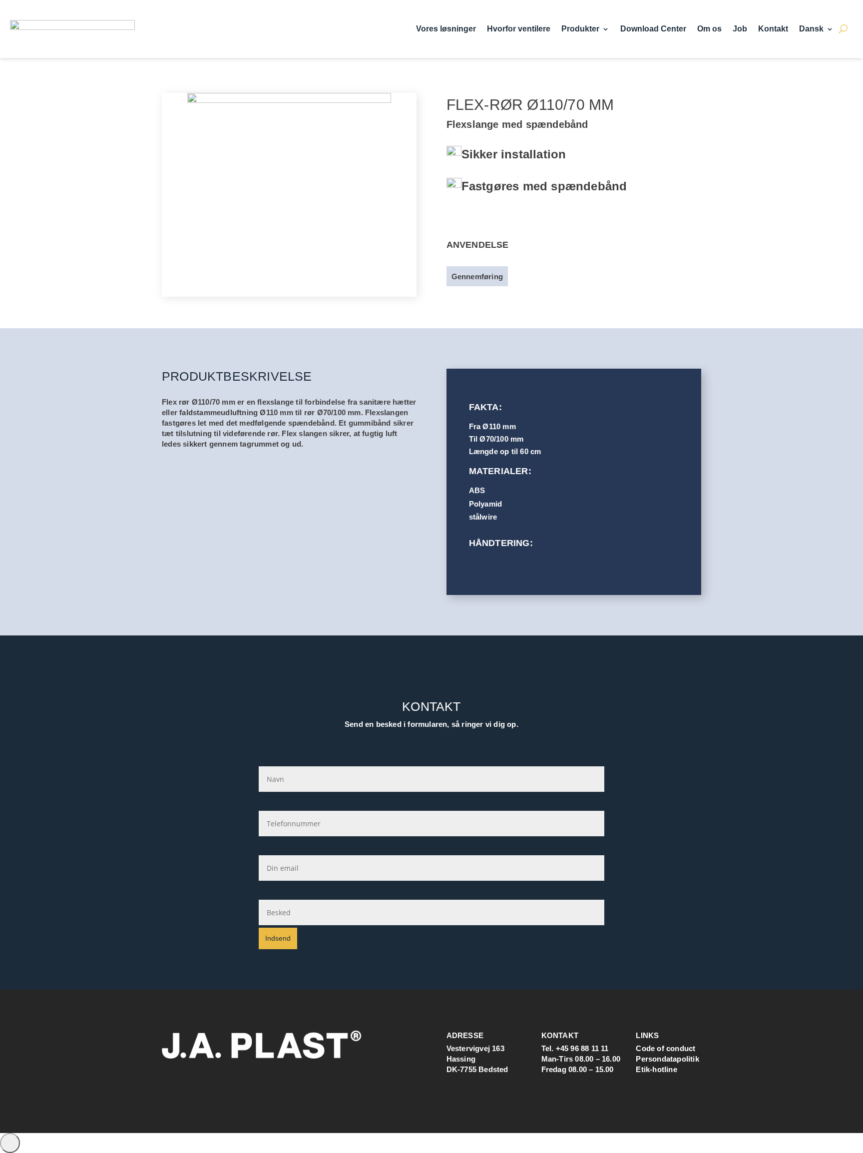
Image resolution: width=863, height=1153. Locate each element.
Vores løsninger (446, 29)
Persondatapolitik (667, 1059)
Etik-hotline (656, 1069)
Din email (275, 849)
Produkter (580, 29)
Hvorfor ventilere (518, 29)
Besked (271, 893)
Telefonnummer (286, 804)
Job (740, 29)
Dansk (811, 29)
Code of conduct (665, 1048)
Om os (709, 29)
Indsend (278, 938)
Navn (267, 760)
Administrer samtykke (10, 1143)
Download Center (653, 29)
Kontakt (773, 29)
